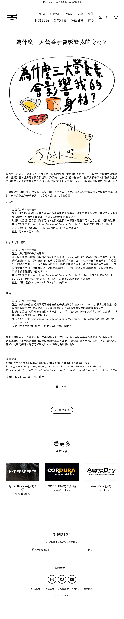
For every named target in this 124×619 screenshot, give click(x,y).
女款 (80, 14)
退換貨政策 (48, 589)
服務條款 (88, 589)
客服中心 (76, 589)
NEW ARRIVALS (50, 14)
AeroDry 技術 (101, 486)
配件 (91, 14)
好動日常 (77, 20)
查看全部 (62, 451)
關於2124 (42, 20)
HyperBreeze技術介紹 (23, 488)
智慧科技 (60, 20)
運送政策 (35, 589)
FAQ (91, 20)
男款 (69, 14)
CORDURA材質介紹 (62, 486)
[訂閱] (89, 550)
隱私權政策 (63, 589)
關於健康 (63, 410)
